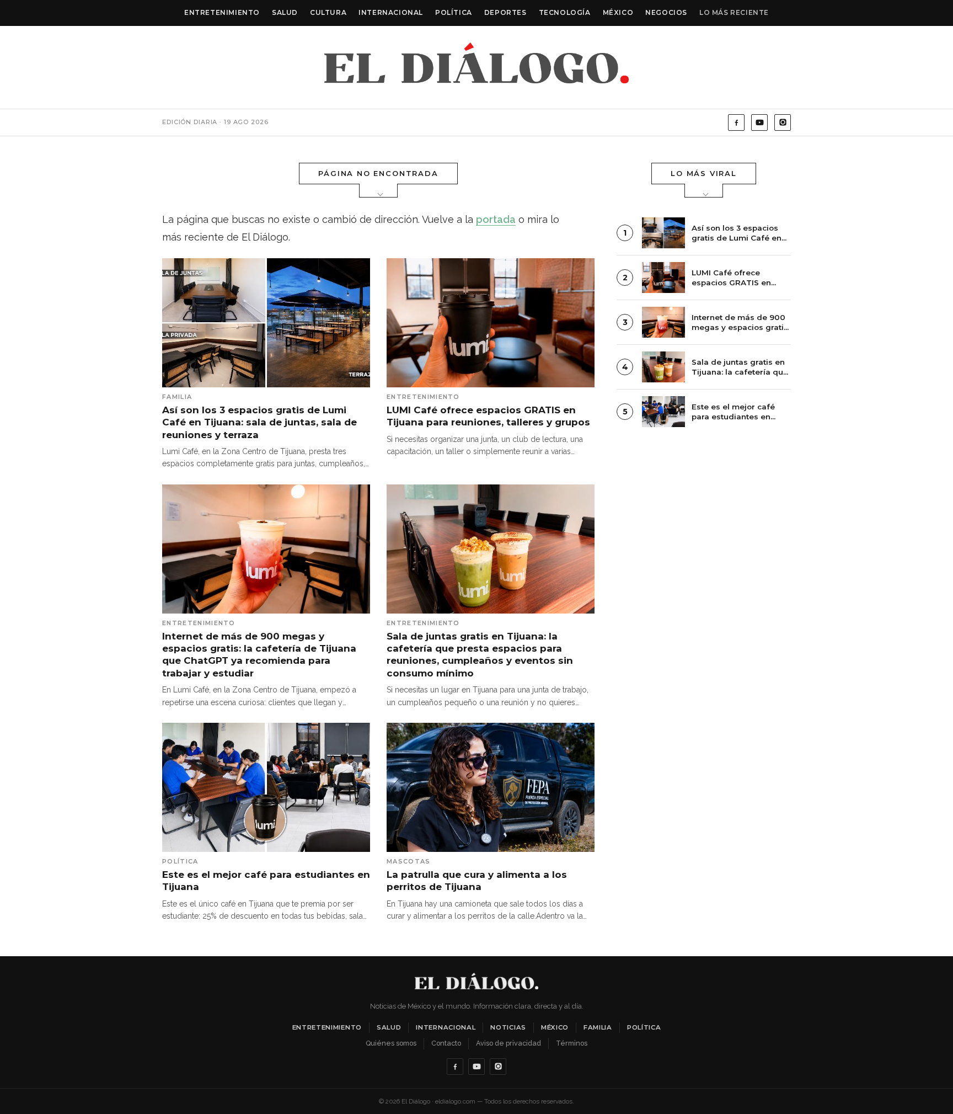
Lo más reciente (734, 12)
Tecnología (565, 12)
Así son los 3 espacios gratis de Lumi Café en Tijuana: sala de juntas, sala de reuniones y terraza (259, 422)
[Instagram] (782, 122)
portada (496, 219)
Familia (597, 1027)
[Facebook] (736, 122)
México (618, 12)
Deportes (505, 12)
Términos (571, 1043)
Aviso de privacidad (508, 1043)
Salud (285, 12)
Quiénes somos (391, 1043)
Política (453, 12)
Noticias (508, 1027)
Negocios (666, 12)
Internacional (390, 12)
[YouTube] (759, 122)
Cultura (328, 12)
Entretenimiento (222, 12)
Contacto (446, 1043)
